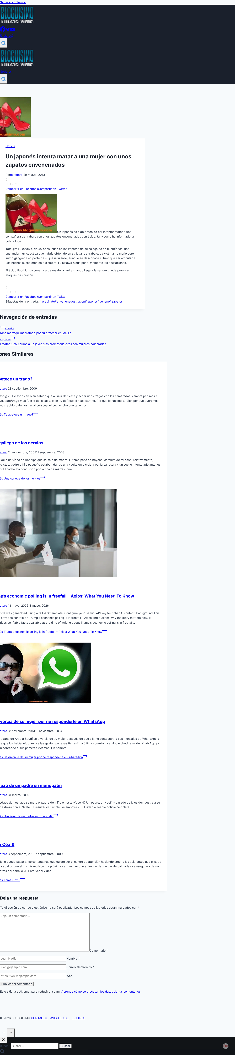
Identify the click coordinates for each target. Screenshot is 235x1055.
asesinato (47, 301)
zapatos (116, 301)
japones (91, 301)
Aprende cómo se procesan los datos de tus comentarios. (101, 991)
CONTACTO (39, 1018)
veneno (104, 301)
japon (80, 301)
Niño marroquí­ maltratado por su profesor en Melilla (35, 331)
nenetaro (16, 174)
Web (69, 976)
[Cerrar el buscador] (3, 1040)
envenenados (65, 301)
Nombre (73, 958)
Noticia (10, 146)
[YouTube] (12, 31)
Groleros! (6, 35)
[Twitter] (8, 31)
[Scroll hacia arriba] (3, 1033)
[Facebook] (3, 31)
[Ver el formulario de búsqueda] (3, 43)
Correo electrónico (80, 967)
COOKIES (78, 1018)
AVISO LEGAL (59, 1018)
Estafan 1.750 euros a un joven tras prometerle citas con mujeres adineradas (53, 342)
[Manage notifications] (225, 1046)
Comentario (99, 950)
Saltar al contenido (13, 2)
